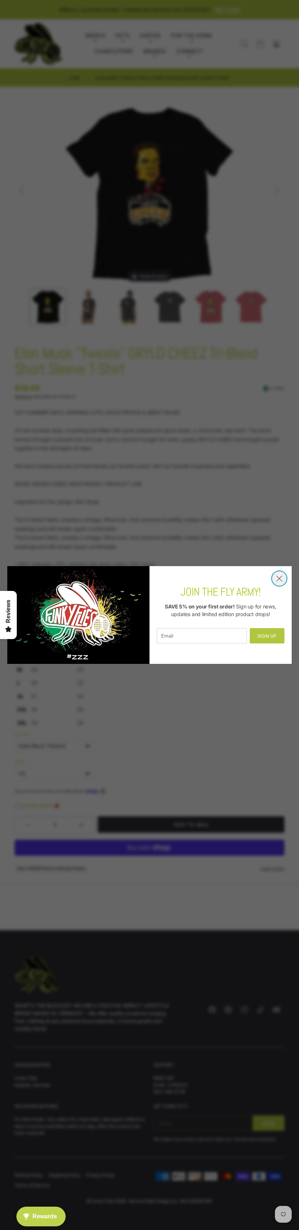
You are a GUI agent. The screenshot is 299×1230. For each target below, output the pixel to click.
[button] (279, 578)
